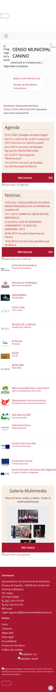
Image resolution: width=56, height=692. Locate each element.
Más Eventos (25, 177)
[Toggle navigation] (6, 36)
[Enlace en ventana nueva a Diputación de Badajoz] (13, 669)
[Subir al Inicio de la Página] (50, 688)
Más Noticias (25, 252)
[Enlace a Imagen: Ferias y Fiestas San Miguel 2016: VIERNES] (28, 516)
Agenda (12, 127)
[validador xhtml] (28, 658)
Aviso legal (8, 637)
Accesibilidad (9, 641)
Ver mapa (7, 593)
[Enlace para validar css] (28, 654)
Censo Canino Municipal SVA (19, 109)
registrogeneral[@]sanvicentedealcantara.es (27, 612)
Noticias (12, 195)
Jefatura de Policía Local (26, 78)
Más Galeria (28, 547)
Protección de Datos (13, 645)
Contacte (7, 628)
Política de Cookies (12, 649)
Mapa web (7, 632)
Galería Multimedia (28, 491)
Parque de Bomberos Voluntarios (25, 86)
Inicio (5, 624)
